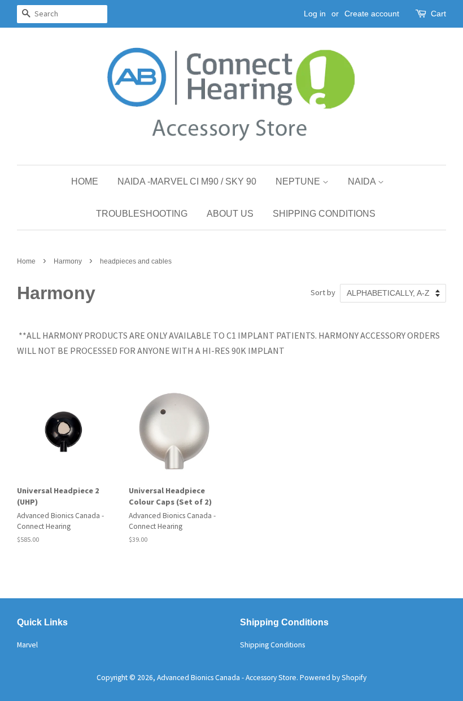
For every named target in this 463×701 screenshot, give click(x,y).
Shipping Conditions (324, 213)
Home (84, 181)
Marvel (27, 645)
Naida (363, 181)
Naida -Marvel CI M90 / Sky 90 (186, 181)
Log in (315, 13)
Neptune (299, 181)
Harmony (68, 261)
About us (230, 213)
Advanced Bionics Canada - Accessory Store (226, 677)
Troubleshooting (141, 213)
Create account (371, 13)
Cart (438, 13)
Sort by (323, 292)
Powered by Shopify (333, 677)
